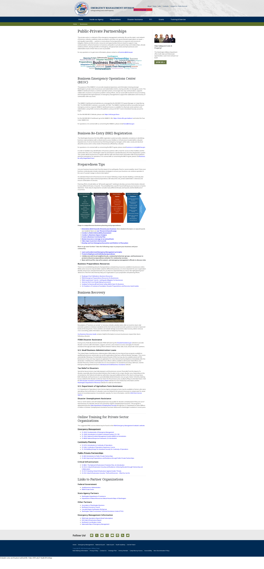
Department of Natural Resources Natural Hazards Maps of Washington (104, 498)
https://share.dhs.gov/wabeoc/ (123, 118)
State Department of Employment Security (103, 405)
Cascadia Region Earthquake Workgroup (94, 509)
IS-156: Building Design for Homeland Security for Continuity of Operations (105, 449)
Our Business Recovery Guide (87, 334)
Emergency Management (86, 545)
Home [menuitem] (80, 19)
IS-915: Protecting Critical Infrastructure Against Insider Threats (101, 471)
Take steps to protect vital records (94, 241)
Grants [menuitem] (161, 19)
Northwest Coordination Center (91, 522)
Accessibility (148, 551)
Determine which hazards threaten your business (99, 229)
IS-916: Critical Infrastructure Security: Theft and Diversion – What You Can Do (106, 473)
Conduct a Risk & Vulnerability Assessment (96, 233)
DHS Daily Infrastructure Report (91, 520)
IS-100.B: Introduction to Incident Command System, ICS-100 (100, 434)
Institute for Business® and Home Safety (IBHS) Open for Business (103, 284)
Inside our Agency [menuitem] (96, 19)
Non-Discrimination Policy (162, 551)
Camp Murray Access (137, 551)
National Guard (100, 545)
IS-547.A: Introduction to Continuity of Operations (97, 445)
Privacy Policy (94, 551)
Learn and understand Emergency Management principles (102, 252)
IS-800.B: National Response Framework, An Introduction (99, 438)
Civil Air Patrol (131, 545)
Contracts (166, 6)
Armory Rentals (123, 551)
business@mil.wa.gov (126, 52)
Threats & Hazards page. (108, 231)
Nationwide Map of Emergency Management (95, 524)
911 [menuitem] (150, 19)
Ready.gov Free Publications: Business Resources (97, 276)
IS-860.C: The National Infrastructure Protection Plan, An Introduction (103, 465)
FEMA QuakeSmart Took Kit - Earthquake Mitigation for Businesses (102, 280)
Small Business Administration (91, 487)
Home (75, 24)
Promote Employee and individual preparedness (98, 254)
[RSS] (122, 535)
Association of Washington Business (93, 505)
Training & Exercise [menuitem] (178, 19)
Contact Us (103, 551)
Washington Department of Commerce (94, 496)
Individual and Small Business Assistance (112, 364)
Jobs (159, 6)
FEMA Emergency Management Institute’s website (129, 425)
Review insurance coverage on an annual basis (98, 239)
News (155, 6)
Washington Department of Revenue (89, 382)
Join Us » (160, 62)
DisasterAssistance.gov (124, 343)
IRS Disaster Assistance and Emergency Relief (94, 380)
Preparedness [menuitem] (115, 19)
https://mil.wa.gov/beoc (112, 114)
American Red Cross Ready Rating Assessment (96, 282)
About (150, 6)
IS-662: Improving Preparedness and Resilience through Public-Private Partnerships (108, 458)
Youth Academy (120, 545)
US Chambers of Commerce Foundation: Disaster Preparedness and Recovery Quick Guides (110, 286)
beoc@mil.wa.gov (129, 124)
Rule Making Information (80, 551)
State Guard (110, 545)
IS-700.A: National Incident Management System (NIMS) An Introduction (104, 436)
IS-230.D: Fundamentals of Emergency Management (98, 432)
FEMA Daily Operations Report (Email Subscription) (97, 518)
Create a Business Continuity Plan (93, 237)
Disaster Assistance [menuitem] (135, 19)
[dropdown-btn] (104, 19)
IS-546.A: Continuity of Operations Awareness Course (98, 447)
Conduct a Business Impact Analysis (94, 235)
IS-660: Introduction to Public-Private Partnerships (97, 456)
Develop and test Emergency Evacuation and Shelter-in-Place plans (105, 243)
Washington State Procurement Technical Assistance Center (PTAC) (102, 511)
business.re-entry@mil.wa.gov (135, 147)
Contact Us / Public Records (178, 6)
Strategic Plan (112, 551)
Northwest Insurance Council (91, 507)
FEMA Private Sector (88, 489)
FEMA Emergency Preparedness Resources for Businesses (100, 278)
